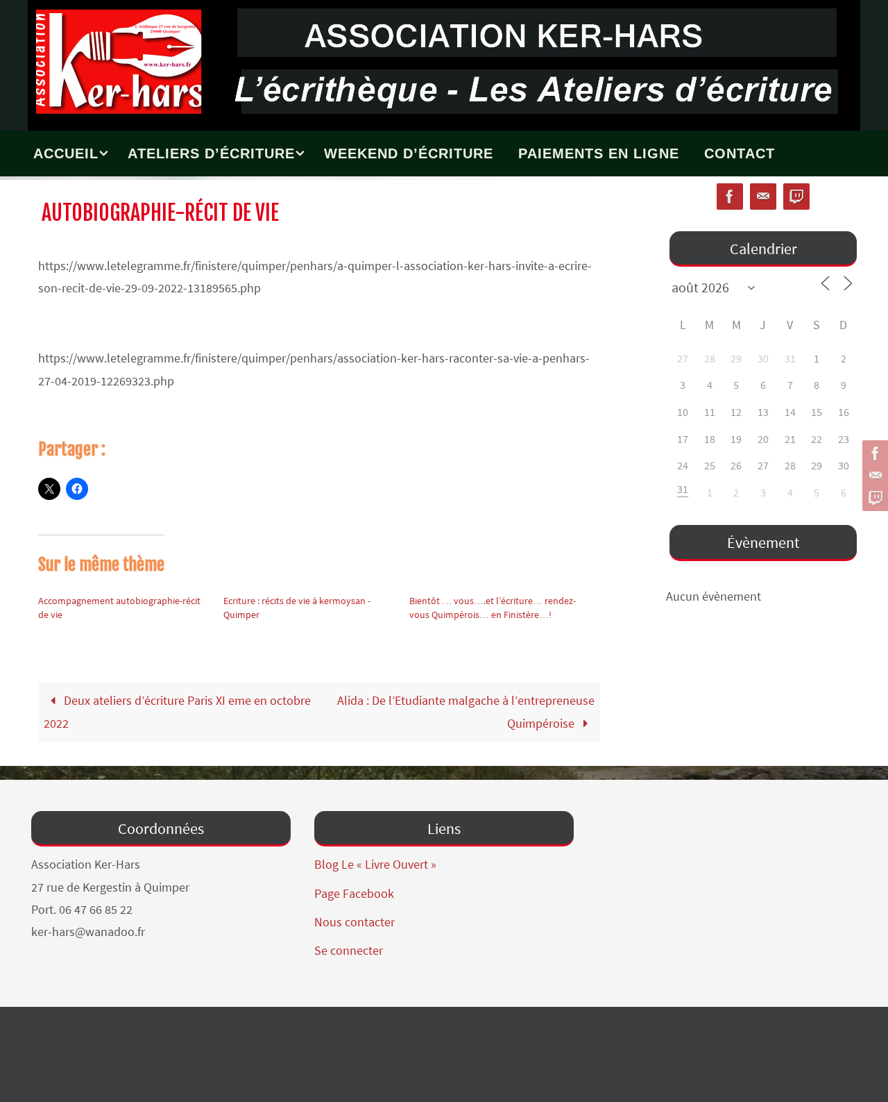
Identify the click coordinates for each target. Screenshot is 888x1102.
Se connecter (348, 950)
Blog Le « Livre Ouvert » (375, 864)
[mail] (873, 475)
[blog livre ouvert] (873, 498)
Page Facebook (354, 893)
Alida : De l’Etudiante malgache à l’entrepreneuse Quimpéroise (466, 711)
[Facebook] (873, 453)
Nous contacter (354, 922)
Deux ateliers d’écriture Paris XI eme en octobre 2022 (177, 711)
